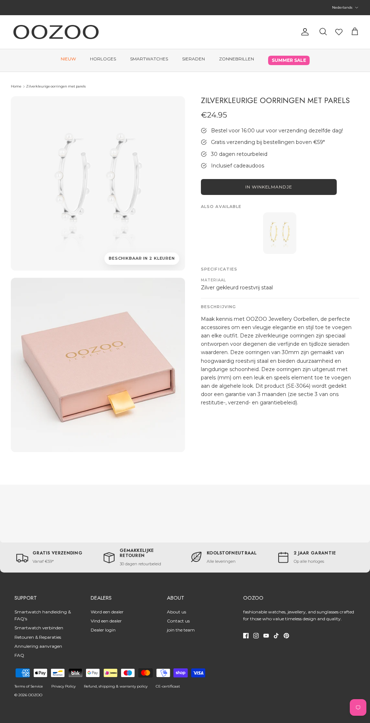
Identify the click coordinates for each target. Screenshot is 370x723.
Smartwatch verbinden (38, 627)
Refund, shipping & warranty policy (115, 686)
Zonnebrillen (236, 58)
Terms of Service (28, 686)
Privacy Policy (63, 686)
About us (176, 611)
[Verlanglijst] (339, 31)
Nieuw (68, 58)
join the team (181, 630)
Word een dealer (107, 611)
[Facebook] (246, 635)
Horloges (103, 58)
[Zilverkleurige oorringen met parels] (98, 365)
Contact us (178, 621)
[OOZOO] (56, 32)
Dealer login (103, 630)
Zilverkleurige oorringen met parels (56, 86)
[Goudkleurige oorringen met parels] (279, 233)
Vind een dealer (106, 621)
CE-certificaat (168, 686)
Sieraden (193, 58)
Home (16, 86)
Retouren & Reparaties (37, 637)
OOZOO (35, 695)
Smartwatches (149, 58)
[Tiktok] (276, 635)
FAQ (19, 655)
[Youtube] (266, 635)
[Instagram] (256, 635)
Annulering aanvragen (38, 646)
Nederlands (342, 7)
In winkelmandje (268, 187)
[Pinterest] (286, 635)
